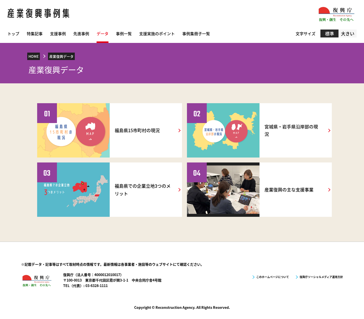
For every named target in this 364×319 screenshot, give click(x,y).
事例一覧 (124, 33)
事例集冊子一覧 (196, 33)
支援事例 (58, 33)
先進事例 (81, 33)
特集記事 (35, 33)
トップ (13, 33)
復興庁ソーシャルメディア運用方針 (321, 277)
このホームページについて (272, 277)
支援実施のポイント (157, 33)
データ (102, 33)
